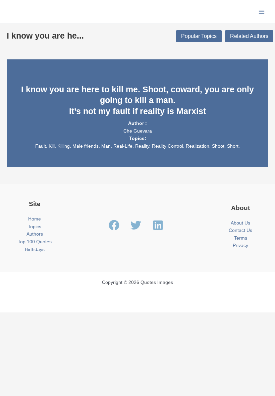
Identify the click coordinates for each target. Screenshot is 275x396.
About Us (240, 223)
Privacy (240, 245)
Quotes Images (33, 11)
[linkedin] (160, 225)
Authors (34, 234)
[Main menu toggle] (262, 11)
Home (34, 218)
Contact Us (240, 230)
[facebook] (119, 225)
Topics (34, 226)
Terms (240, 238)
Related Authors (249, 36)
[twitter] (140, 225)
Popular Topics (199, 36)
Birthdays (35, 249)
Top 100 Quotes (35, 241)
